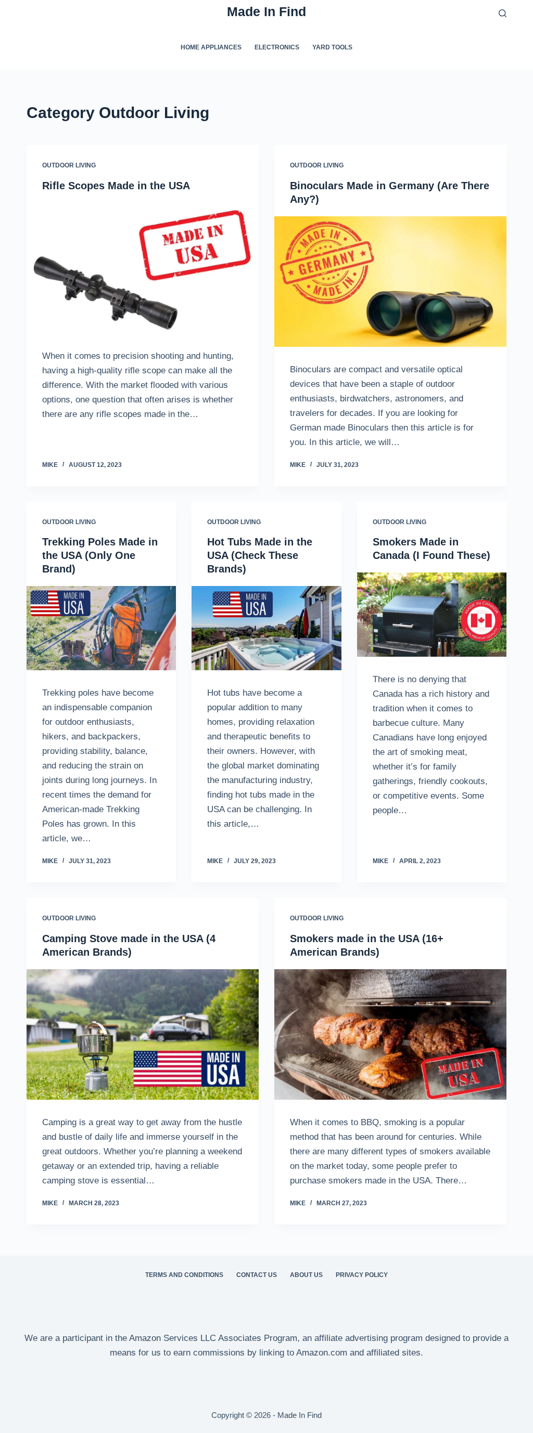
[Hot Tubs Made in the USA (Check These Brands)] (266, 628)
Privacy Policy (362, 1275)
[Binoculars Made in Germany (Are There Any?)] (390, 281)
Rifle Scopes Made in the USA (116, 185)
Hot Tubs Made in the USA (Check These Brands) (259, 555)
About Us (306, 1275)
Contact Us (256, 1275)
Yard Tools (332, 47)
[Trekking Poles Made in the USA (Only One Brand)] (101, 628)
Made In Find (266, 11)
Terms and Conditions (184, 1275)
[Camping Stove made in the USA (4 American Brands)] (143, 1034)
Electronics (277, 47)
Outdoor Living (69, 165)
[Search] (502, 13)
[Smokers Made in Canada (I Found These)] (431, 614)
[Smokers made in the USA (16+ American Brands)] (390, 1034)
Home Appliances (211, 47)
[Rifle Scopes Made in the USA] (143, 268)
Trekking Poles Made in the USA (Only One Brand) (100, 555)
